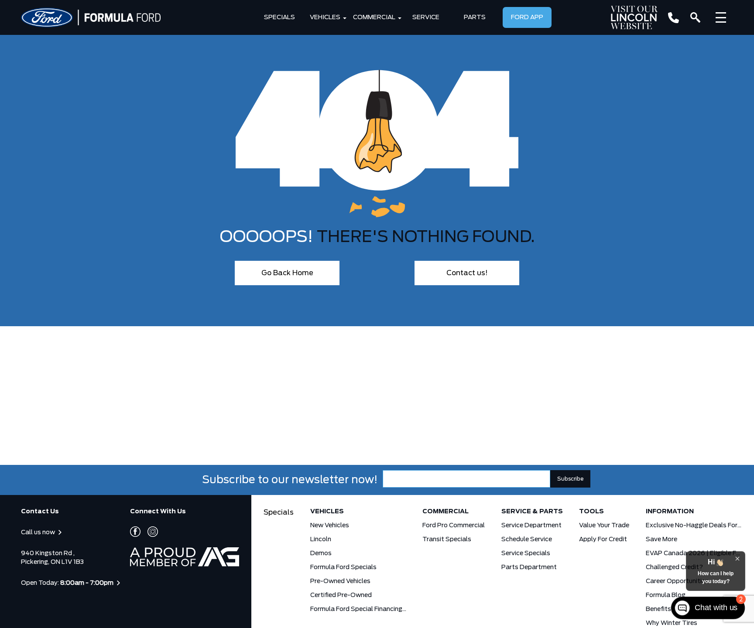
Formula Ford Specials (343, 567)
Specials (279, 17)
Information (670, 512)
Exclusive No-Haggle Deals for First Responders (694, 525)
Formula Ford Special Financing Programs (358, 609)
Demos (321, 553)
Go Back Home (287, 273)
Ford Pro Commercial (453, 525)
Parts (475, 17)
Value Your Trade (604, 525)
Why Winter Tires (671, 623)
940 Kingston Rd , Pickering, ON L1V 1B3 (52, 557)
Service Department (531, 525)
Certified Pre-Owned (341, 595)
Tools (591, 512)
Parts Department (529, 567)
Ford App (527, 17)
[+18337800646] (673, 17)
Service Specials (525, 553)
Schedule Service (526, 539)
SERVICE (425, 17)
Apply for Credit (603, 539)
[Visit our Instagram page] (149, 531)
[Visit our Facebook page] (135, 531)
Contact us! (467, 273)
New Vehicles (329, 525)
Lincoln (320, 539)
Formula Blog (665, 595)
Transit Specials (446, 539)
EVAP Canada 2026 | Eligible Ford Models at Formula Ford (694, 553)
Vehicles (325, 17)
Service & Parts (532, 512)
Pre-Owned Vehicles (340, 581)
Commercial (374, 17)
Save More (661, 539)
